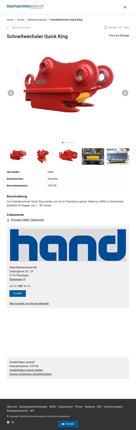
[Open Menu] (125, 7)
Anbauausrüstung (37, 19)
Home (10, 19)
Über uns (12, 406)
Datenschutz (65, 406)
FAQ (99, 406)
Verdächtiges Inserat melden (26, 370)
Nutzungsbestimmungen (33, 406)
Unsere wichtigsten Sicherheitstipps (30, 374)
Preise (79, 406)
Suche (20, 19)
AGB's (52, 406)
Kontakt (70, 423)
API (32, 410)
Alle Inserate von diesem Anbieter (29, 303)
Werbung (90, 406)
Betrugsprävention (17, 410)
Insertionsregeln (113, 406)
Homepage (15, 279)
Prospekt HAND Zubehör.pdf (27, 219)
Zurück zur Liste (21, 27)
